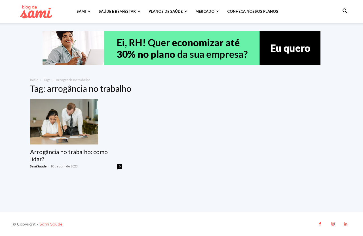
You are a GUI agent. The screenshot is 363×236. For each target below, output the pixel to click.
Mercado (204, 11)
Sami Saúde (38, 166)
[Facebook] (320, 224)
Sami (81, 11)
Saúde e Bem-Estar (117, 11)
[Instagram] (333, 224)
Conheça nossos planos (252, 11)
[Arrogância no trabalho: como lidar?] (76, 121)
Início (34, 80)
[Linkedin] (346, 224)
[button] (345, 11)
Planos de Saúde (166, 11)
